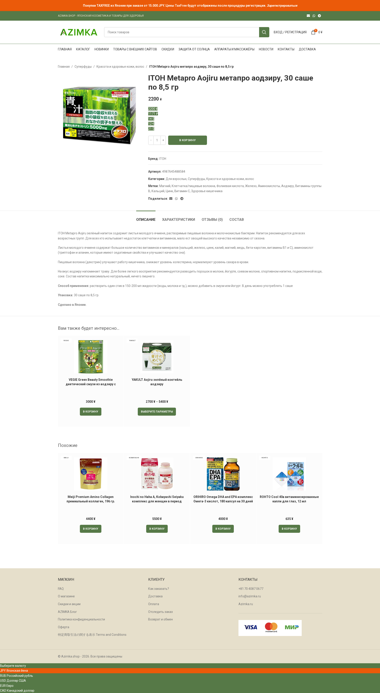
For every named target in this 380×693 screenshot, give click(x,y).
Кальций (158, 191)
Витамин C (182, 191)
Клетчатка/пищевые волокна (193, 186)
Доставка (155, 596)
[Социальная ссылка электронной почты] (308, 16)
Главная (64, 66)
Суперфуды (83, 66)
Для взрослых (176, 179)
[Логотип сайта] (79, 32)
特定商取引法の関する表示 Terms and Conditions (92, 634)
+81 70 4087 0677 (250, 588)
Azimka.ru (245, 604)
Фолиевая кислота (230, 186)
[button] (90, 412)
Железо (251, 186)
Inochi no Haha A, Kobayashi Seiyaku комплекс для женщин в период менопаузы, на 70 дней (157, 501)
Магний (164, 186)
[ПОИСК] (264, 32)
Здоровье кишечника (206, 191)
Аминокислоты (269, 186)
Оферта (63, 627)
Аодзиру (287, 186)
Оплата (153, 604)
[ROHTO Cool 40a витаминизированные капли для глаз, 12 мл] (289, 474)
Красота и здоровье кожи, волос (120, 66)
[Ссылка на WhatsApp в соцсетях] (314, 16)
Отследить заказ (160, 612)
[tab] (146, 217)
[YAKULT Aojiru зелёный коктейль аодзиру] (157, 356)
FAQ (61, 588)
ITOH (162, 158)
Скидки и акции (69, 604)
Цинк (169, 191)
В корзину (187, 140)
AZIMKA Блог (67, 612)
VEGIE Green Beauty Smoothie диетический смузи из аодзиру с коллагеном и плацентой (91, 384)
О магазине (66, 596)
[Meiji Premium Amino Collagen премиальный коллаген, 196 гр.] (91, 474)
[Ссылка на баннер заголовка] (190, 5)
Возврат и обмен (160, 619)
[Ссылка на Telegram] (319, 16)
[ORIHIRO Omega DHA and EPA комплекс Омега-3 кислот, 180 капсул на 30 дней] (223, 474)
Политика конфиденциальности (81, 619)
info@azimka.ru (249, 596)
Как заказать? (158, 588)
